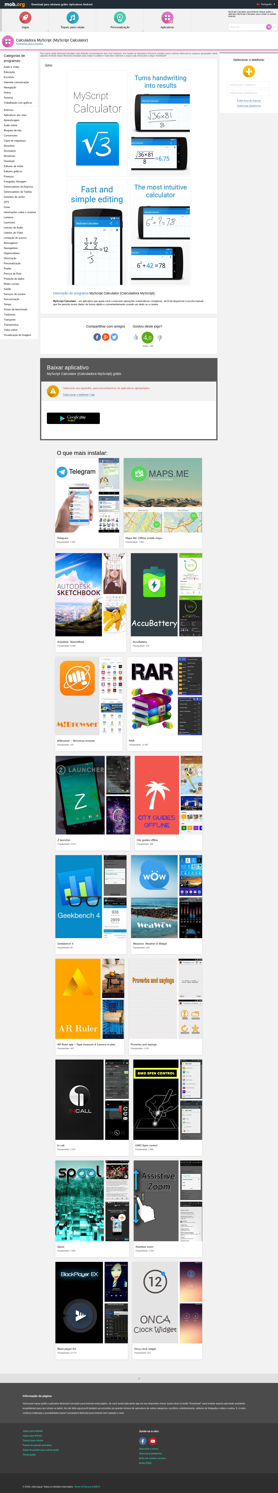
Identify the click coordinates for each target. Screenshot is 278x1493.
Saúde (7, 289)
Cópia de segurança (15, 140)
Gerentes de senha (14, 197)
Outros (7, 92)
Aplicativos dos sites (15, 115)
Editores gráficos (13, 171)
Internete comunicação (16, 82)
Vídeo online (10, 329)
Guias (7, 207)
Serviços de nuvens (15, 294)
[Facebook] (143, 1444)
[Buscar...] (270, 27)
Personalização (12, 263)
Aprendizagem (11, 120)
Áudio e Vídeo (11, 67)
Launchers (9, 222)
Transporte (10, 319)
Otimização (10, 258)
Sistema (8, 97)
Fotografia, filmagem (15, 181)
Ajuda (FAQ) (145, 1463)
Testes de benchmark (15, 309)
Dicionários (10, 150)
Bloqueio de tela (12, 130)
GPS (6, 202)
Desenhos (9, 145)
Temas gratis (29, 1454)
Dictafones (10, 156)
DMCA (96, 1486)
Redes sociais (11, 283)
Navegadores (11, 248)
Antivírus (9, 110)
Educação (9, 72)
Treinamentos (11, 324)
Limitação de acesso (15, 237)
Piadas (7, 268)
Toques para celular (33, 1440)
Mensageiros (11, 243)
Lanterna (8, 217)
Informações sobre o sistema (20, 212)
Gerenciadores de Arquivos (18, 186)
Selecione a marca (148, 1449)
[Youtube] (153, 1444)
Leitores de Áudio (13, 227)
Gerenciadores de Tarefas (18, 191)
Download (9, 161)
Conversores (11, 135)
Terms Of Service (83, 1486)
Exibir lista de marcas (249, 100)
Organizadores (12, 253)
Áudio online (10, 125)
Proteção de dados (14, 278)
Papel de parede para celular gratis (41, 1450)
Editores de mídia (13, 166)
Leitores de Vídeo (13, 232)
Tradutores (10, 314)
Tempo (7, 304)
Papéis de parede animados (37, 1445)
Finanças (9, 176)
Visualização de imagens (17, 335)
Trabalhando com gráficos (18, 102)
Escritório (9, 77)
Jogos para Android (33, 1431)
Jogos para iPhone (32, 1435)
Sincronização (11, 299)
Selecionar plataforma (249, 105)
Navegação (10, 87)
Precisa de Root (12, 273)
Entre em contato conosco (152, 1458)
